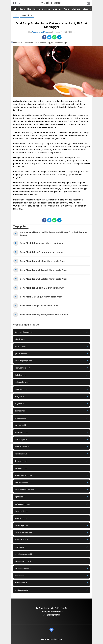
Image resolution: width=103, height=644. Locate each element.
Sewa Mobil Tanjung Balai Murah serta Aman (42, 288)
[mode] (18, 3)
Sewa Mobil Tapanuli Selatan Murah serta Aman (43, 279)
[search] (14, 3)
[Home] (14, 9)
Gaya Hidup (26, 15)
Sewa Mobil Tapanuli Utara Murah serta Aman (42, 261)
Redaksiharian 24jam (40, 32)
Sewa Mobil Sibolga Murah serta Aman (39, 305)
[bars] (88, 3)
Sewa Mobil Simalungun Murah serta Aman (41, 296)
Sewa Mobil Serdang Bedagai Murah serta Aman (44, 314)
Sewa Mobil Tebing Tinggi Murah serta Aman (42, 252)
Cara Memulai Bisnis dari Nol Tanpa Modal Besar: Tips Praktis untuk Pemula (53, 234)
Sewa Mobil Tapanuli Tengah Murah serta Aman (43, 270)
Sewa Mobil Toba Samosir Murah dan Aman (41, 243)
